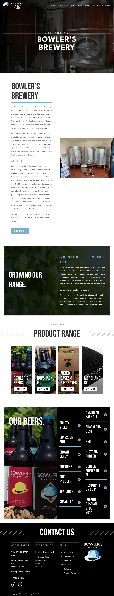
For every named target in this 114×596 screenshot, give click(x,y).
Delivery (67, 569)
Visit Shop (20, 389)
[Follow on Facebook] (13, 584)
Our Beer (63, 5)
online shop (97, 304)
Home (54, 5)
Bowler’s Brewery (26, 594)
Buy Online (20, 230)
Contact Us (69, 556)
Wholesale (83, 5)
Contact (96, 5)
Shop (73, 5)
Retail (81, 298)
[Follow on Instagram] (20, 584)
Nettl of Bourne (46, 594)
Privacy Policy (70, 573)
